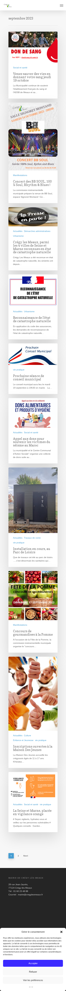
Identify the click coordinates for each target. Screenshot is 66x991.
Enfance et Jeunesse (23, 740)
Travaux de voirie (32, 538)
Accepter (33, 963)
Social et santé (20, 67)
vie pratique (18, 369)
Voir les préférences (33, 980)
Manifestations (20, 175)
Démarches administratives (37, 231)
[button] (61, 931)
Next (25, 855)
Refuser (33, 971)
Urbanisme (18, 236)
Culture (27, 735)
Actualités (17, 231)
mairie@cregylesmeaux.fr (30, 894)
